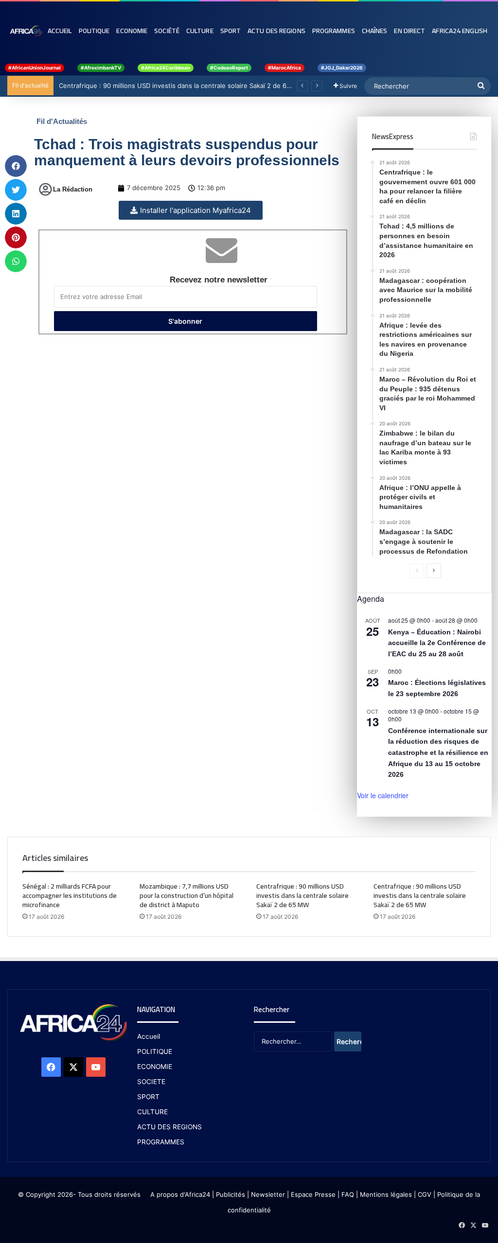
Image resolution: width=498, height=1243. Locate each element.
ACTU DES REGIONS (169, 1127)
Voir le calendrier (383, 795)
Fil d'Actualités (61, 121)
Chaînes (375, 30)
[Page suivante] (434, 570)
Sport (230, 30)
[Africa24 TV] (25, 31)
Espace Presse (312, 1194)
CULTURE (152, 1112)
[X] (73, 1067)
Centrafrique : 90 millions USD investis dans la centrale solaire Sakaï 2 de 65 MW (180, 85)
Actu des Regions (276, 30)
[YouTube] (96, 1067)
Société (166, 30)
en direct (409, 30)
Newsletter (268, 1194)
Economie (131, 30)
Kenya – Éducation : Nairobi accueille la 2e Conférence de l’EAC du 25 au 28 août (437, 643)
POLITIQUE (154, 1051)
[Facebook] (51, 1067)
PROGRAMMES (333, 30)
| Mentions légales (384, 1194)
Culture (199, 30)
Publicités (230, 1194)
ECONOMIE (154, 1066)
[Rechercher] (481, 86)
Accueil (60, 30)
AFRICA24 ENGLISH (459, 30)
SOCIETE (151, 1081)
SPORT (148, 1097)
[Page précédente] (416, 570)
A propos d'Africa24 (180, 1194)
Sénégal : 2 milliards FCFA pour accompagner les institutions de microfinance (69, 895)
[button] (16, 166)
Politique (94, 30)
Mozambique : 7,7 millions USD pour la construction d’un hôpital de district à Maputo (186, 895)
